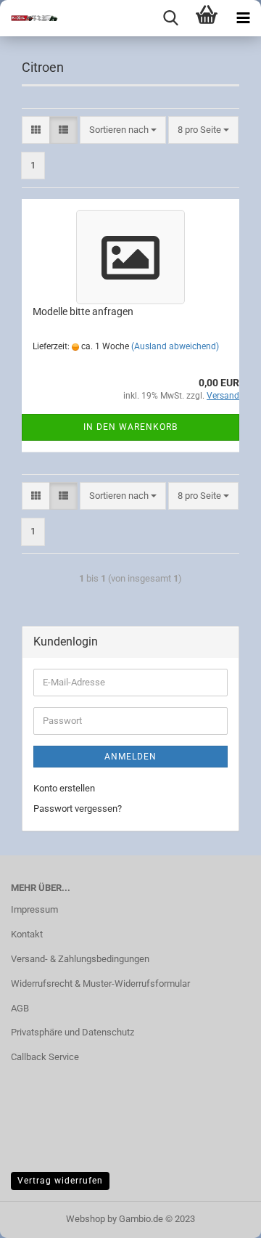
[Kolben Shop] (29, 18)
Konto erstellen (64, 788)
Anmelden (130, 757)
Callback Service (45, 1056)
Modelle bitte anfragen (83, 311)
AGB (20, 1008)
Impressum (34, 909)
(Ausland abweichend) (175, 346)
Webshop (85, 1218)
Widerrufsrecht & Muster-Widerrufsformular (100, 983)
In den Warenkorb (130, 427)
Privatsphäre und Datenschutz (72, 1032)
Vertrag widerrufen (60, 1181)
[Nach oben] (221, 1216)
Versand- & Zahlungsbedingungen (80, 958)
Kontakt (27, 934)
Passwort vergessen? (77, 808)
